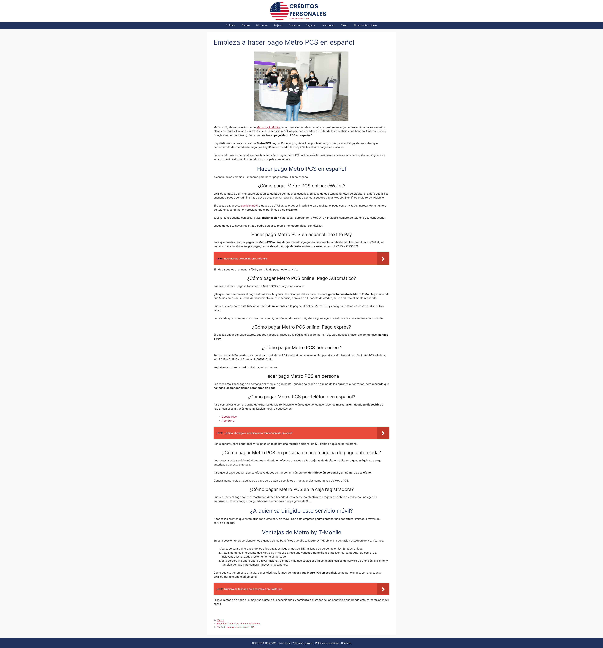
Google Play (229, 416)
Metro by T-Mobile (268, 127)
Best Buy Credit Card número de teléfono (239, 623)
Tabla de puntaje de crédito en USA (235, 627)
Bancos (246, 25)
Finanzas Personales (365, 25)
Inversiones (328, 25)
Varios (220, 620)
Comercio (294, 25)
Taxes (344, 25)
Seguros (310, 25)
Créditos (231, 25)
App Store (228, 420)
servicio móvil (249, 205)
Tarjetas (278, 25)
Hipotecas (261, 25)
